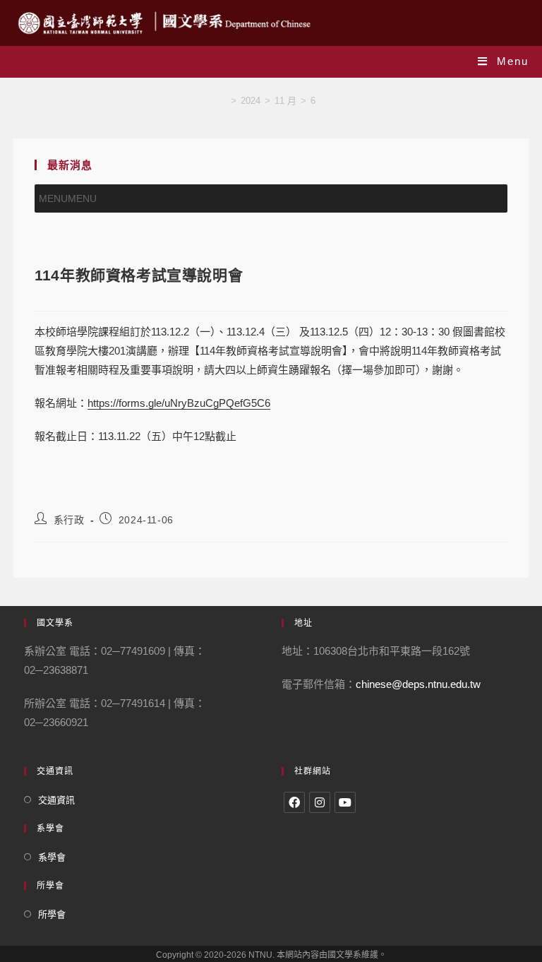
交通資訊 (56, 800)
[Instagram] (319, 802)
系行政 (69, 519)
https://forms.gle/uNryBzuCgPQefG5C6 (179, 403)
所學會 (52, 914)
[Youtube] (345, 802)
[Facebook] (294, 802)
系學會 (52, 857)
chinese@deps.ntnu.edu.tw (418, 684)
